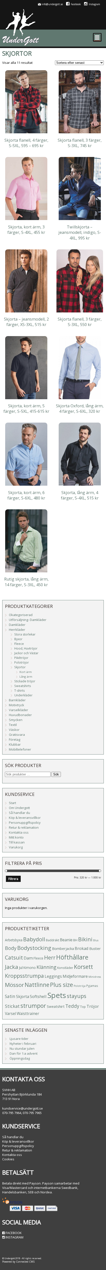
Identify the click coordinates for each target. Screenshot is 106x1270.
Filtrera (13, 879)
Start (12, 803)
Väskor (14, 729)
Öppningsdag (20, 1058)
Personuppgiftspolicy (25, 822)
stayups (76, 995)
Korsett (83, 967)
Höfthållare (72, 957)
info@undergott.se (52, 4)
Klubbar (15, 744)
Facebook (76, 4)
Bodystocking (34, 947)
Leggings (53, 976)
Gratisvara (17, 734)
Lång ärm (25, 676)
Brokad (81, 948)
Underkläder (23, 695)
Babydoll (34, 939)
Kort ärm (25, 672)
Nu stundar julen (22, 1048)
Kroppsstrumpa (24, 975)
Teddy (72, 1006)
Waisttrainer (28, 1013)
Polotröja (80, 986)
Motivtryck (16, 705)
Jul (21, 967)
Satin (10, 996)
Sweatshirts (22, 686)
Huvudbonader (20, 715)
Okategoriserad (21, 615)
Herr (49, 957)
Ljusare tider (19, 1038)
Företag (14, 739)
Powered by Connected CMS (18, 1261)
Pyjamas (92, 986)
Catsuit (14, 957)
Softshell (38, 996)
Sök (56, 774)
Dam (28, 958)
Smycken (15, 720)
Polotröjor (21, 662)
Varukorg (16, 847)
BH (75, 940)
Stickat (12, 1006)
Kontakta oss (19, 832)
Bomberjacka (63, 948)
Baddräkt (52, 940)
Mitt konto (16, 837)
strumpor (33, 1006)
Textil (13, 724)
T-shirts (19, 690)
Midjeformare (75, 976)
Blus (95, 940)
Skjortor (20, 667)
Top (83, 1006)
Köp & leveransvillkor (25, 817)
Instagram (94, 4)
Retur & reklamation (24, 827)
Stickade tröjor (24, 681)
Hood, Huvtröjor (25, 648)
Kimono (29, 967)
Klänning (46, 967)
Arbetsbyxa (13, 940)
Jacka (11, 966)
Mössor (14, 985)
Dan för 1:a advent (23, 1053)
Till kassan (17, 842)
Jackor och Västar (26, 653)
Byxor (18, 639)
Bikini (85, 939)
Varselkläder (18, 710)
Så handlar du (19, 812)
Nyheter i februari (23, 1043)
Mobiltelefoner (20, 749)
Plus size (61, 985)
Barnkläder (17, 700)
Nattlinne (37, 985)
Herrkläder (17, 629)
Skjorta (22, 996)
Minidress (94, 976)
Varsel (10, 1013)
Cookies (8, 1159)
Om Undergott (19, 808)
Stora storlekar (24, 634)
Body (11, 948)
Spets (56, 995)
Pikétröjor (21, 658)
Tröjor (93, 1006)
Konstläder (65, 967)
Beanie (66, 940)
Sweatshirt (56, 1006)
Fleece (19, 644)
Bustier (95, 948)
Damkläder (17, 624)
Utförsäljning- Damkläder (27, 620)
